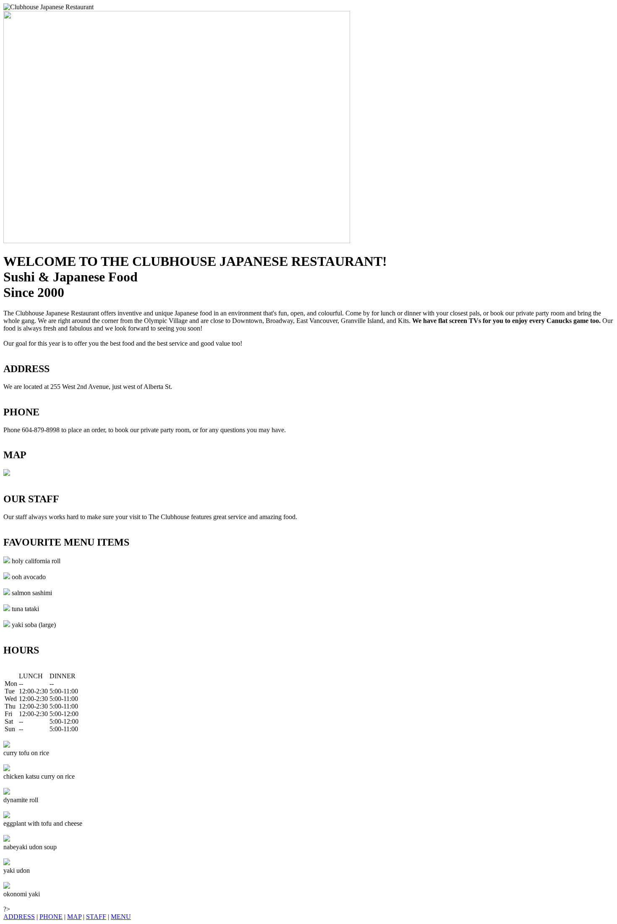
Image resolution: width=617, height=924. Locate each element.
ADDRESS (19, 916)
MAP (74, 916)
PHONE (51, 916)
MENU (121, 916)
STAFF (96, 916)
